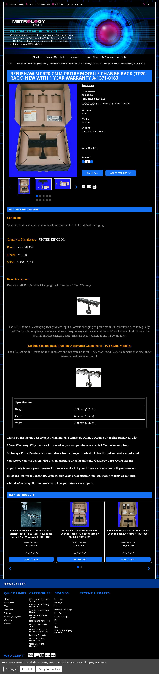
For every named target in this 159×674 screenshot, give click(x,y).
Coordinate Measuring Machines (39, 611)
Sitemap (7, 623)
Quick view (18, 514)
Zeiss (56, 606)
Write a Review (122, 103)
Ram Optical (59, 613)
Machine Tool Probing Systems (38, 616)
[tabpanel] (24, 187)
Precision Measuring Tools (38, 625)
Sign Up (20, 4)
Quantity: (86, 156)
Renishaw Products (37, 635)
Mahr (56, 620)
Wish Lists (58, 4)
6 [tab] (37, 200)
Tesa (56, 623)
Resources (73, 56)
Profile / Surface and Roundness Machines (38, 630)
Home (10, 63)
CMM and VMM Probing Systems (31, 63)
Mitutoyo (58, 602)
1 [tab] (37, 196)
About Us (37, 56)
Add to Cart (67, 559)
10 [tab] (50, 200)
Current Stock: (90, 147)
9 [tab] (47, 200)
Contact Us (51, 56)
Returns (86, 56)
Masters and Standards (39, 620)
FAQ (62, 56)
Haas (56, 627)
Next (76, 187)
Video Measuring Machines (36, 645)
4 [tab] (47, 196)
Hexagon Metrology (63, 609)
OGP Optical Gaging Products (63, 631)
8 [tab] (43, 200)
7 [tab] (40, 200)
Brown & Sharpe (61, 616)
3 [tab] (43, 196)
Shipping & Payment (103, 56)
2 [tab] (40, 196)
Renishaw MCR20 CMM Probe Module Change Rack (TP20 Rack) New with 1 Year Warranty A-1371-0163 (97, 63)
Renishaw (58, 599)
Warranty (121, 56)
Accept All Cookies (49, 669)
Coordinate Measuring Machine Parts (39, 605)
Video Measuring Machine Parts (36, 639)
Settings (11, 669)
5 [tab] (50, 196)
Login (11, 4)
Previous (9, 187)
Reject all (27, 669)
